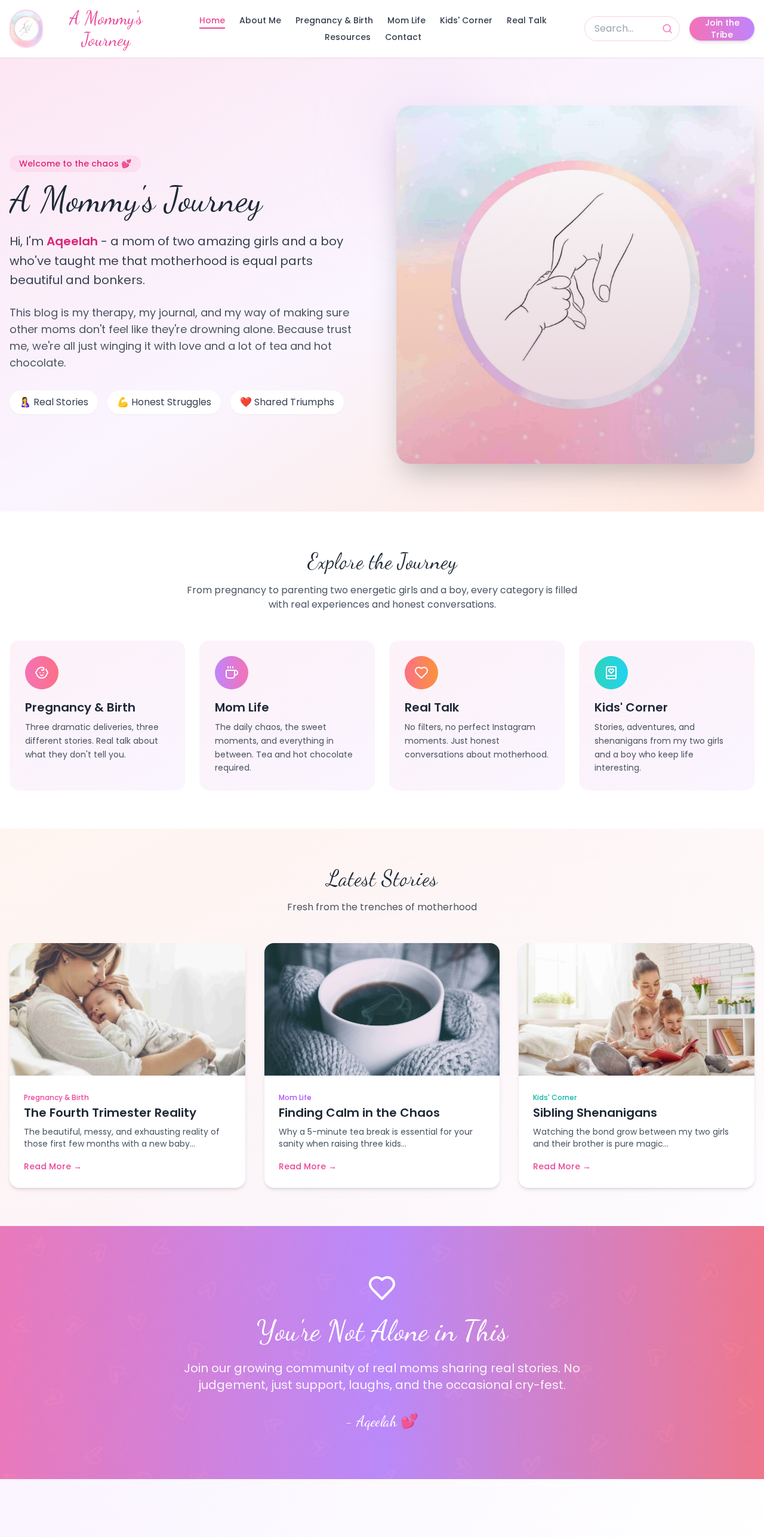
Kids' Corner (466, 20)
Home (212, 20)
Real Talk (527, 20)
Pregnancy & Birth (334, 20)
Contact (403, 37)
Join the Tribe (722, 29)
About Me (260, 20)
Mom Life (406, 20)
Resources (348, 37)
